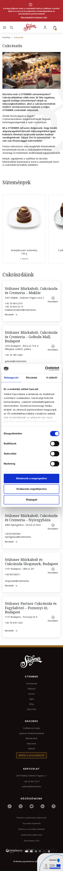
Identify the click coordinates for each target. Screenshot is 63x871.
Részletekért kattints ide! (34, 17)
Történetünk (31, 683)
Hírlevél (31, 748)
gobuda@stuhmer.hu (15, 361)
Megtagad (31, 499)
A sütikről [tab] (51, 377)
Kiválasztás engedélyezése (31, 489)
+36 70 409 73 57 (31, 781)
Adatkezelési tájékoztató (31, 835)
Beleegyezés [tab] (11, 377)
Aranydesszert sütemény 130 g (24, 252)
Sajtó (31, 699)
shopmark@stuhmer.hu (17, 580)
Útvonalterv (53, 301)
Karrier (31, 693)
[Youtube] (32, 806)
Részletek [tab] (31, 377)
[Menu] (4, 27)
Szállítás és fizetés (31, 728)
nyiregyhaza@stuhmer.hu (18, 536)
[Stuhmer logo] (30, 27)
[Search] (12, 27)
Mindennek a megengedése (31, 478)
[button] (53, 298)
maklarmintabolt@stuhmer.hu (20, 309)
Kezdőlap (6, 37)
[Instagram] (21, 806)
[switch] (54, 443)
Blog (31, 704)
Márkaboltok (31, 738)
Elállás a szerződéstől (31, 755)
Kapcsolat (31, 709)
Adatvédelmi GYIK (31, 840)
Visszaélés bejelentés (31, 823)
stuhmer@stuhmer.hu (31, 786)
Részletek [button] (9, 314)
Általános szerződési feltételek (31, 829)
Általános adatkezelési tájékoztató (32, 817)
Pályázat (31, 688)
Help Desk (31, 743)
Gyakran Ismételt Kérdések (31, 733)
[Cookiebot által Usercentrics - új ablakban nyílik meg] (45, 368)
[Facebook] (10, 806)
